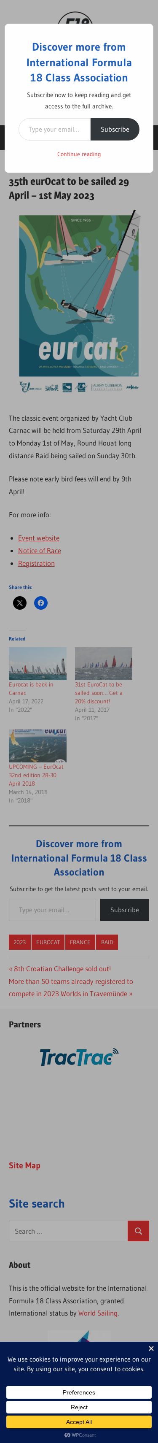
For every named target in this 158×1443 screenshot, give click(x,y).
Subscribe (115, 129)
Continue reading (79, 154)
